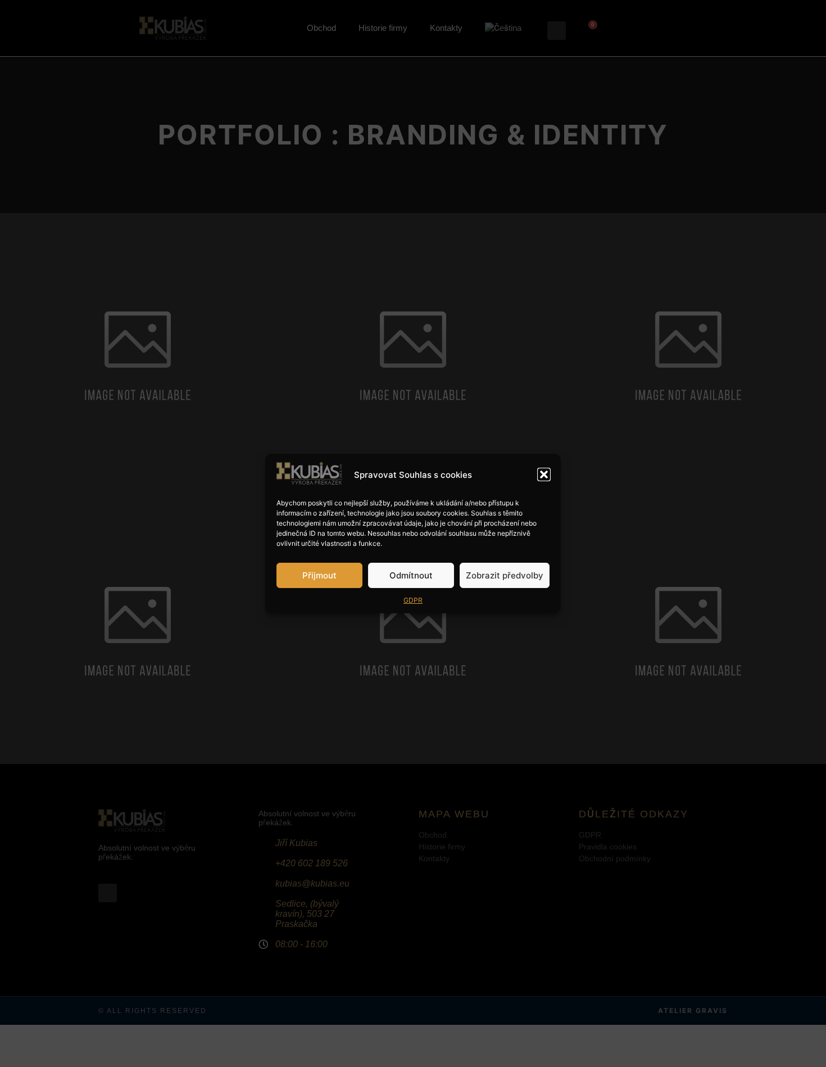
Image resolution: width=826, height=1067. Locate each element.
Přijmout (319, 575)
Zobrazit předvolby (504, 575)
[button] (544, 474)
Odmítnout (411, 575)
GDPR (413, 600)
